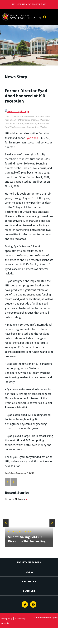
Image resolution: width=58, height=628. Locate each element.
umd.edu (5, 623)
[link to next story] (14, 482)
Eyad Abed (31, 138)
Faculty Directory (29, 562)
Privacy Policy (6, 618)
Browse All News (15, 499)
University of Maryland (29, 4)
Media (29, 571)
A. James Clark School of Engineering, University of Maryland (23, 12)
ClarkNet (29, 590)
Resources (29, 581)
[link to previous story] (7, 482)
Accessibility (20, 618)
